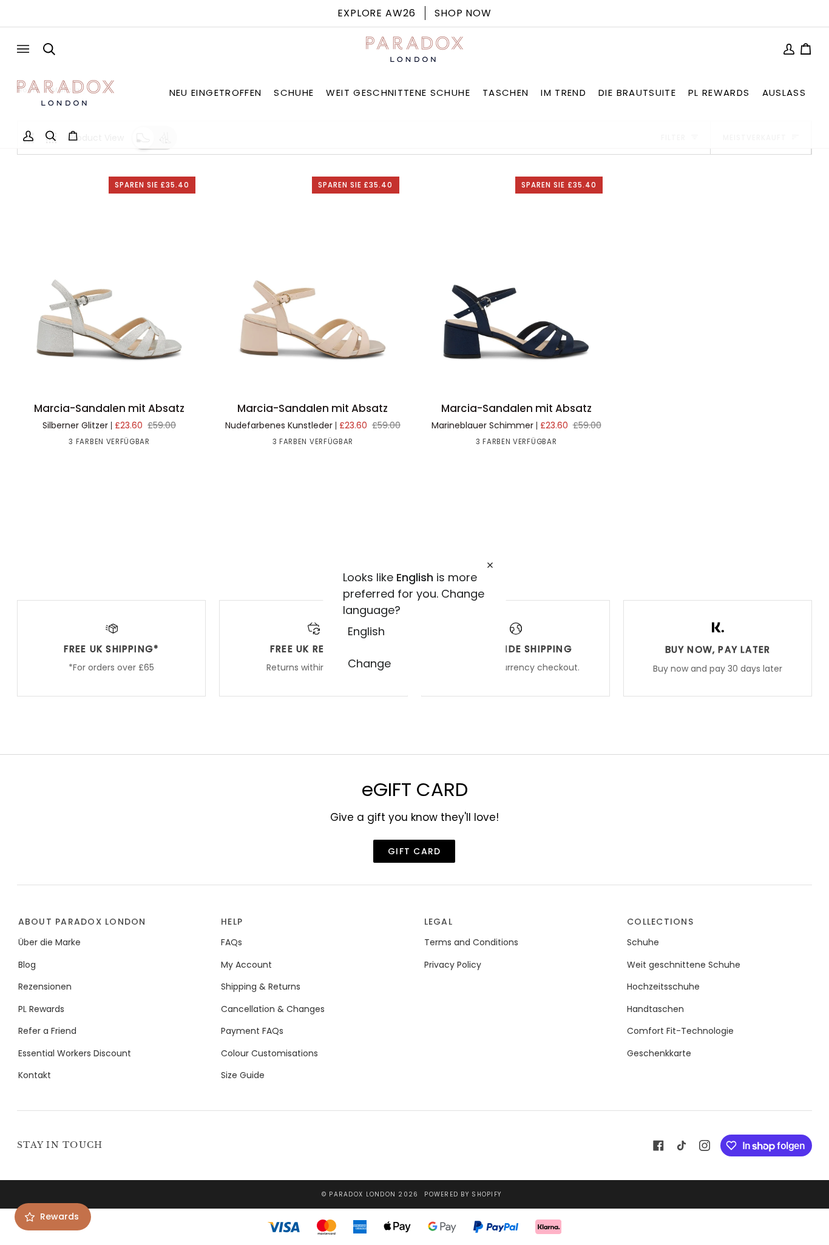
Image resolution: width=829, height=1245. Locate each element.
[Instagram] (704, 1145)
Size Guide (243, 1075)
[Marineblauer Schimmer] (131, 444)
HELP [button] (232, 922)
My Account (246, 965)
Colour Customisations (269, 1053)
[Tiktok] (681, 1145)
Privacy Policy (452, 965)
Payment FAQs (252, 1031)
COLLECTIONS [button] (660, 922)
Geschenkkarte (659, 1053)
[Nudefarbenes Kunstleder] (109, 444)
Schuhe (643, 942)
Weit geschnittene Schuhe (683, 965)
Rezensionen (45, 986)
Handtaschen (655, 1009)
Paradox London (362, 1194)
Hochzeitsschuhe (663, 986)
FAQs (231, 942)
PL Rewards (41, 1009)
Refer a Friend (47, 1031)
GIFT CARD (414, 851)
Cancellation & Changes (273, 1009)
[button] (215, 93)
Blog (27, 965)
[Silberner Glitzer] (87, 444)
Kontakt (34, 1075)
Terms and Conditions (471, 942)
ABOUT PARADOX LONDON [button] (82, 922)
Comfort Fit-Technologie (680, 1031)
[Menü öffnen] (25, 49)
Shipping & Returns (260, 986)
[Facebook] (658, 1145)
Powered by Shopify (462, 1194)
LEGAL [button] (438, 922)
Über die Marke (49, 942)
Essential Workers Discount (74, 1053)
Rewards (59, 1216)
